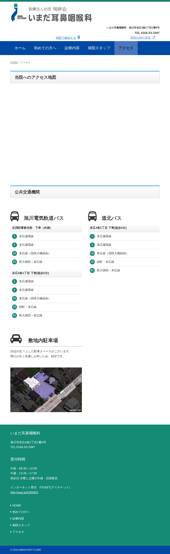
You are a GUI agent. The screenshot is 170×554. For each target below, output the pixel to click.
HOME (14, 62)
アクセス (18, 531)
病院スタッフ (21, 525)
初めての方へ (21, 511)
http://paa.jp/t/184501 (24, 492)
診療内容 (18, 518)
